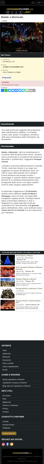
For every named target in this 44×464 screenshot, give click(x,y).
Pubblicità (6, 428)
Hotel (5, 350)
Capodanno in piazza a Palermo (15, 383)
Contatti (5, 421)
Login (39, 2)
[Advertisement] (22, 107)
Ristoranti (6, 357)
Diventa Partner (8, 425)
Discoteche (7, 360)
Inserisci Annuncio (9, 433)
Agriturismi (7, 353)
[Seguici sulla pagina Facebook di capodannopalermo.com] (7, 444)
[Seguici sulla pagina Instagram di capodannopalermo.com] (3, 444)
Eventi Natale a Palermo (24, 255)
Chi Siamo (6, 396)
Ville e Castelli (8, 363)
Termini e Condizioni (10, 405)
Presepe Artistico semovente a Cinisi (29, 288)
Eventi (4, 21)
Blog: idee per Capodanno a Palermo (16, 386)
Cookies (6, 412)
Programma (6, 77)
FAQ (4, 399)
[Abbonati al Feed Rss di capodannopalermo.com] (11, 444)
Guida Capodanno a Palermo (13, 379)
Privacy (5, 408)
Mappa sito (7, 402)
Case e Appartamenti (10, 366)
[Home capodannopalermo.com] (24, 8)
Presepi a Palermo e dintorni (26, 279)
